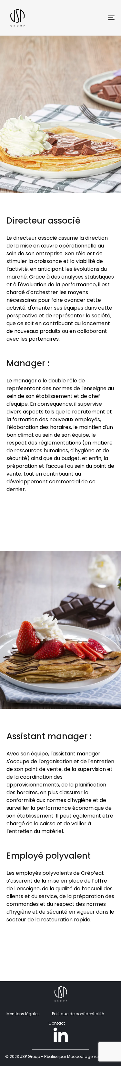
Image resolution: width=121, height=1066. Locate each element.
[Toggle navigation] (96, 18)
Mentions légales (23, 1014)
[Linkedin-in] (61, 1036)
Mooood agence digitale (91, 1056)
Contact (56, 1023)
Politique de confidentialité (78, 1014)
